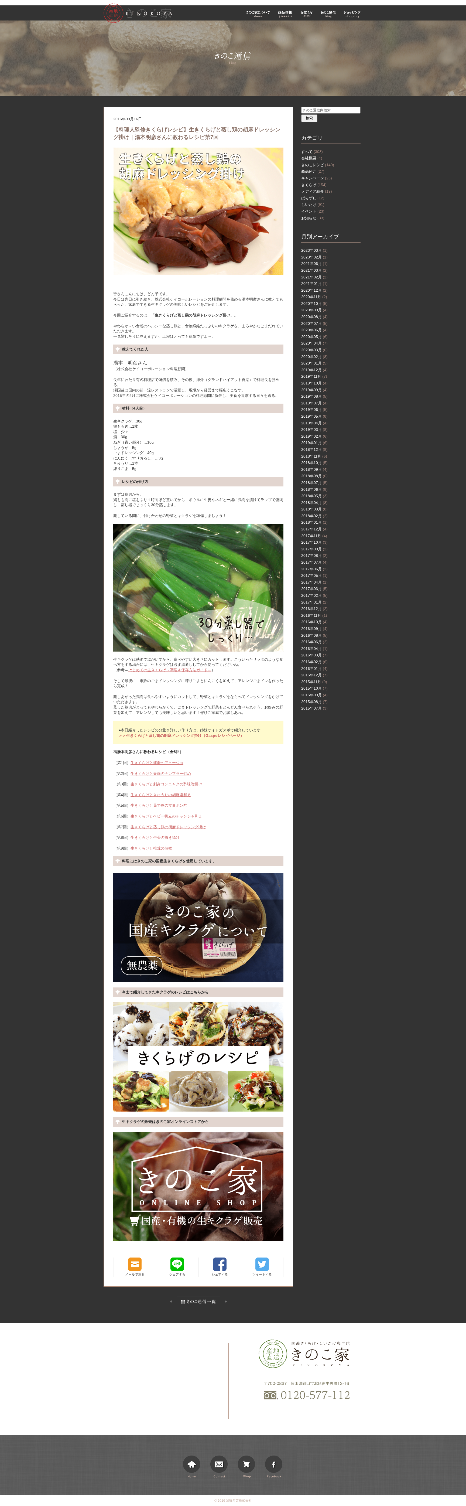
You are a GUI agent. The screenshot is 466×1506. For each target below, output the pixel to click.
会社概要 (311, 158)
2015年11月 (314, 682)
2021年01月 (314, 283)
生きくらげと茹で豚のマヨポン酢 (159, 805)
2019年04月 (314, 423)
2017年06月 (314, 569)
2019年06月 (314, 409)
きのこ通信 (328, 14)
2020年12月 (314, 290)
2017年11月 (314, 536)
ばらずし (312, 198)
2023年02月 (314, 257)
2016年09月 (314, 628)
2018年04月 (314, 502)
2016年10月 (314, 622)
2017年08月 (314, 555)
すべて (312, 151)
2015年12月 (314, 675)
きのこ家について (258, 14)
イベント (312, 211)
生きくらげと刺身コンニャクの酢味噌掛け (166, 784)
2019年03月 (314, 429)
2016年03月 (314, 655)
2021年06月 (314, 263)
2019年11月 (314, 376)
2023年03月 (314, 250)
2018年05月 (314, 496)
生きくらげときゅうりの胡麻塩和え (161, 795)
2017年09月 (314, 549)
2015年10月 (314, 688)
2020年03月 (314, 350)
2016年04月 (314, 648)
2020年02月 (314, 357)
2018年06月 (314, 489)
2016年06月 (314, 642)
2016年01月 (314, 668)
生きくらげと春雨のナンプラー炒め (161, 773)
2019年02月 (314, 436)
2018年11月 (314, 456)
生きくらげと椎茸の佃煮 (151, 848)
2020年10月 (314, 303)
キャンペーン (316, 178)
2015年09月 (314, 695)
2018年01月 (314, 522)
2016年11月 (314, 615)
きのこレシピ (317, 165)
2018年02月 (314, 516)
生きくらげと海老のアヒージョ (157, 763)
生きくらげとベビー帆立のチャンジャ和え (166, 816)
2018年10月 (314, 463)
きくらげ (314, 185)
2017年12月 (314, 529)
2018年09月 (314, 469)
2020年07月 (314, 323)
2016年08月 (314, 635)
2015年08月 (314, 702)
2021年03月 (314, 270)
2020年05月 (314, 337)
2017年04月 (314, 582)
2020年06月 (314, 330)
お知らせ (307, 14)
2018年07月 (314, 483)
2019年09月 (314, 390)
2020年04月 (314, 343)
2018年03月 (314, 509)
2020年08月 (314, 317)
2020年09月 (314, 310)
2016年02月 (314, 662)
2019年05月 (314, 416)
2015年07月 (314, 708)
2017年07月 (314, 562)
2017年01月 (314, 602)
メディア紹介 (316, 191)
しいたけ (312, 204)
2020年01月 (314, 363)
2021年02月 (314, 277)
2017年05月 (314, 575)
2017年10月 (314, 542)
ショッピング (353, 14)
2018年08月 (314, 476)
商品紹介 (312, 171)
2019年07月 (314, 403)
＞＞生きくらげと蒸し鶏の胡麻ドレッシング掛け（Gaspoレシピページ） (181, 735)
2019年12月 (314, 370)
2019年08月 (314, 396)
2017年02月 (314, 595)
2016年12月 (314, 609)
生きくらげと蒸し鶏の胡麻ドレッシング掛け (168, 827)
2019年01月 (314, 443)
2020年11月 (314, 297)
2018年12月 (314, 449)
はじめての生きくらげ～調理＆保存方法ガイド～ (169, 670)
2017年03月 (314, 589)
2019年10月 (314, 383)
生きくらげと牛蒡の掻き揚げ (155, 837)
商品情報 (285, 14)
